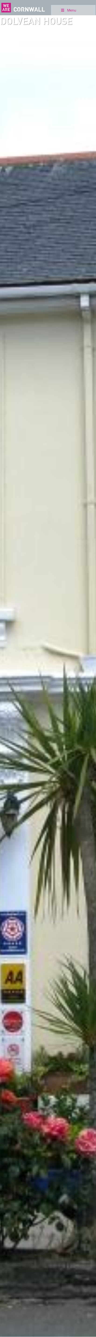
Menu (71, 10)
